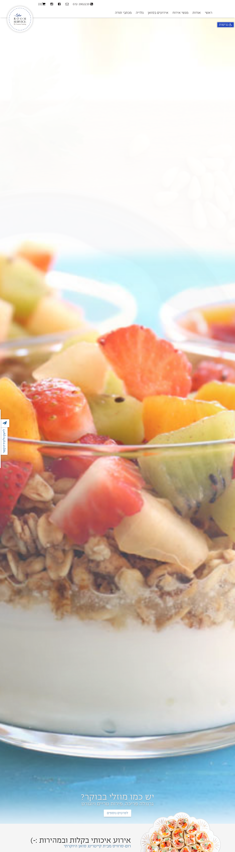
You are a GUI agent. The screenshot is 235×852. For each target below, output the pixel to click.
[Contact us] (67, 4)
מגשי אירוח (180, 12)
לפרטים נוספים (117, 813)
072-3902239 (81, 4)
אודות (197, 12)
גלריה (140, 12)
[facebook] (59, 4)
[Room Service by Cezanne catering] (20, 8)
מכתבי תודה (123, 12)
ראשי (208, 12)
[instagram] (51, 4)
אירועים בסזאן (158, 12)
